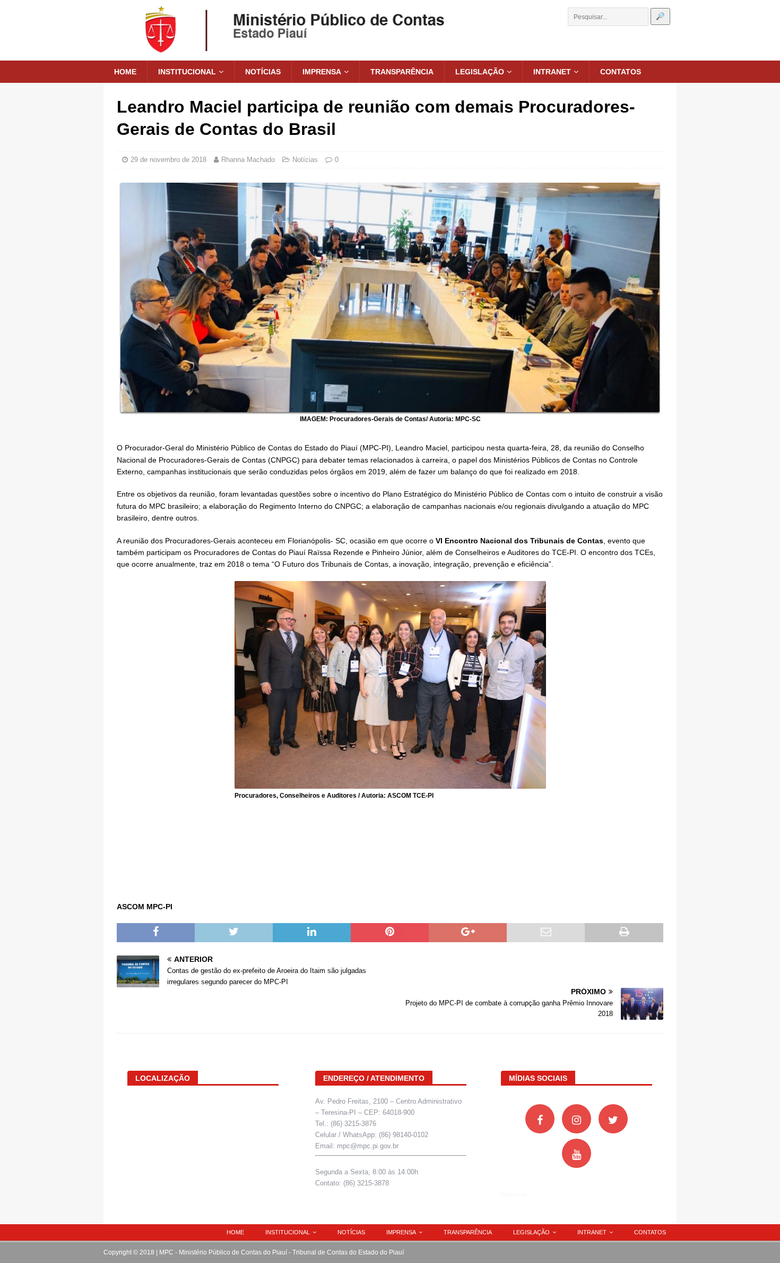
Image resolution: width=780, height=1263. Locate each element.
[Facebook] (539, 1118)
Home (125, 71)
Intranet (552, 71)
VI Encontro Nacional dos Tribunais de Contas (519, 540)
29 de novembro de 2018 (168, 160)
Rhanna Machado (248, 160)
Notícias (263, 71)
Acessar (513, 1194)
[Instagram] (576, 1118)
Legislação (479, 71)
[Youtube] (576, 1153)
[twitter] (613, 1118)
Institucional (187, 71)
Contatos (620, 71)
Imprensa (321, 71)
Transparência (402, 71)
